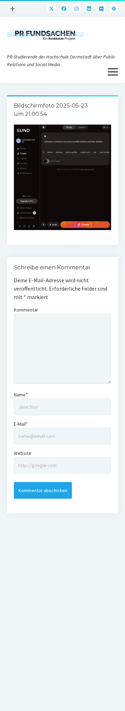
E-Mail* (21, 424)
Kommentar (26, 310)
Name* (21, 395)
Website (22, 453)
